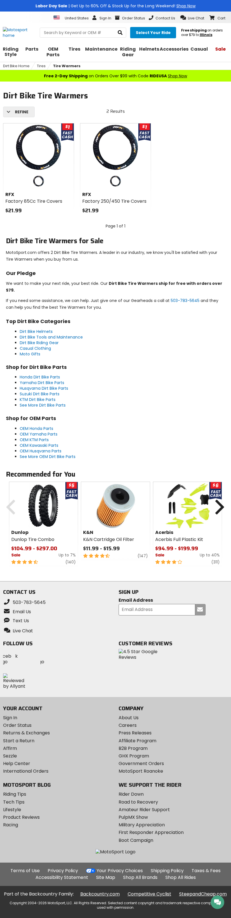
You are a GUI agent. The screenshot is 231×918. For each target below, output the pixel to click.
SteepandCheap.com (203, 894)
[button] (192, 17)
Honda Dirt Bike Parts (40, 377)
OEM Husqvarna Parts (40, 451)
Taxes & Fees (206, 870)
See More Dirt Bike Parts (43, 405)
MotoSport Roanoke (141, 771)
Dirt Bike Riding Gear (39, 343)
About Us (129, 717)
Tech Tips (14, 802)
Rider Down (131, 794)
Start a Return (18, 740)
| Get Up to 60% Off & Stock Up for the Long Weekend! (115, 6)
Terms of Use (25, 870)
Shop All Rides (180, 877)
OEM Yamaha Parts (38, 434)
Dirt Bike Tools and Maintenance (51, 337)
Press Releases (135, 733)
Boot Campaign (136, 840)
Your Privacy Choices (120, 870)
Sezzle (10, 756)
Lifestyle (12, 809)
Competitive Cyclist (149, 894)
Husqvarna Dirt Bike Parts (44, 388)
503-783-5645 (185, 300)
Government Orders (141, 763)
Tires (41, 66)
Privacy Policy (63, 870)
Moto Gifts (30, 354)
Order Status (17, 725)
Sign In (10, 717)
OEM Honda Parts (36, 428)
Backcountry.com (100, 894)
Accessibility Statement (61, 877)
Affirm (10, 748)
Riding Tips (14, 794)
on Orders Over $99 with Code (115, 76)
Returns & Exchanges (26, 733)
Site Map (105, 877)
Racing (10, 825)
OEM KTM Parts (34, 440)
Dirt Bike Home (16, 66)
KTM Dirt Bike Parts (37, 399)
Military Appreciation (142, 825)
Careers (128, 725)
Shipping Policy (167, 870)
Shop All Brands (140, 877)
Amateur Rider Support (144, 809)
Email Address (136, 600)
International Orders (25, 771)
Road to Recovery (138, 802)
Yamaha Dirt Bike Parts (42, 382)
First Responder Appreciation (151, 832)
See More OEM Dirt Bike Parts (47, 456)
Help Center (16, 763)
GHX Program (134, 756)
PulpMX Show (133, 817)
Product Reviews (21, 817)
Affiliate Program (137, 740)
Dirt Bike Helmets (36, 331)
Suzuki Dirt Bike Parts (39, 394)
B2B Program (133, 748)
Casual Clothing (35, 348)
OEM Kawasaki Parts (39, 445)
